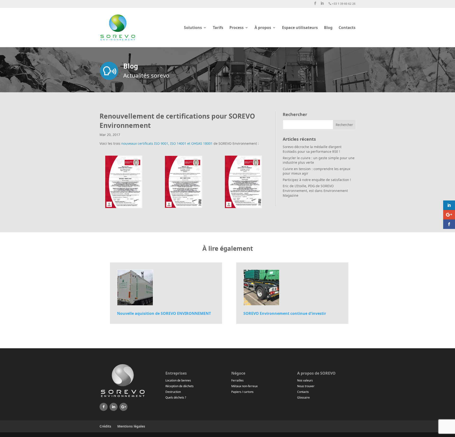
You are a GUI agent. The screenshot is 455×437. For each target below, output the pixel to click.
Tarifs (218, 28)
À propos (263, 28)
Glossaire (303, 397)
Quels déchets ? (175, 397)
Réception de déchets (179, 386)
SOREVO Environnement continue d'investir (284, 313)
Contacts (347, 28)
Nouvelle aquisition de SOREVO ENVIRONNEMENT (164, 313)
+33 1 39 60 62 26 (341, 4)
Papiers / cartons (242, 392)
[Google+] (123, 407)
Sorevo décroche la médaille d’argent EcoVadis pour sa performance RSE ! (312, 149)
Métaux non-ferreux (244, 386)
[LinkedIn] (113, 407)
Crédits (105, 426)
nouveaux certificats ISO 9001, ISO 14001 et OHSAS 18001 (167, 143)
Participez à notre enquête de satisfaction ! (317, 179)
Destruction (173, 392)
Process (236, 28)
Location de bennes (178, 380)
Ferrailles (237, 380)
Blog (328, 28)
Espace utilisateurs (300, 28)
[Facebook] (104, 407)
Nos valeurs (305, 380)
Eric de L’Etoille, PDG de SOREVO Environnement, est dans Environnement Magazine (315, 190)
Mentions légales (131, 426)
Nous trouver (305, 386)
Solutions (193, 28)
